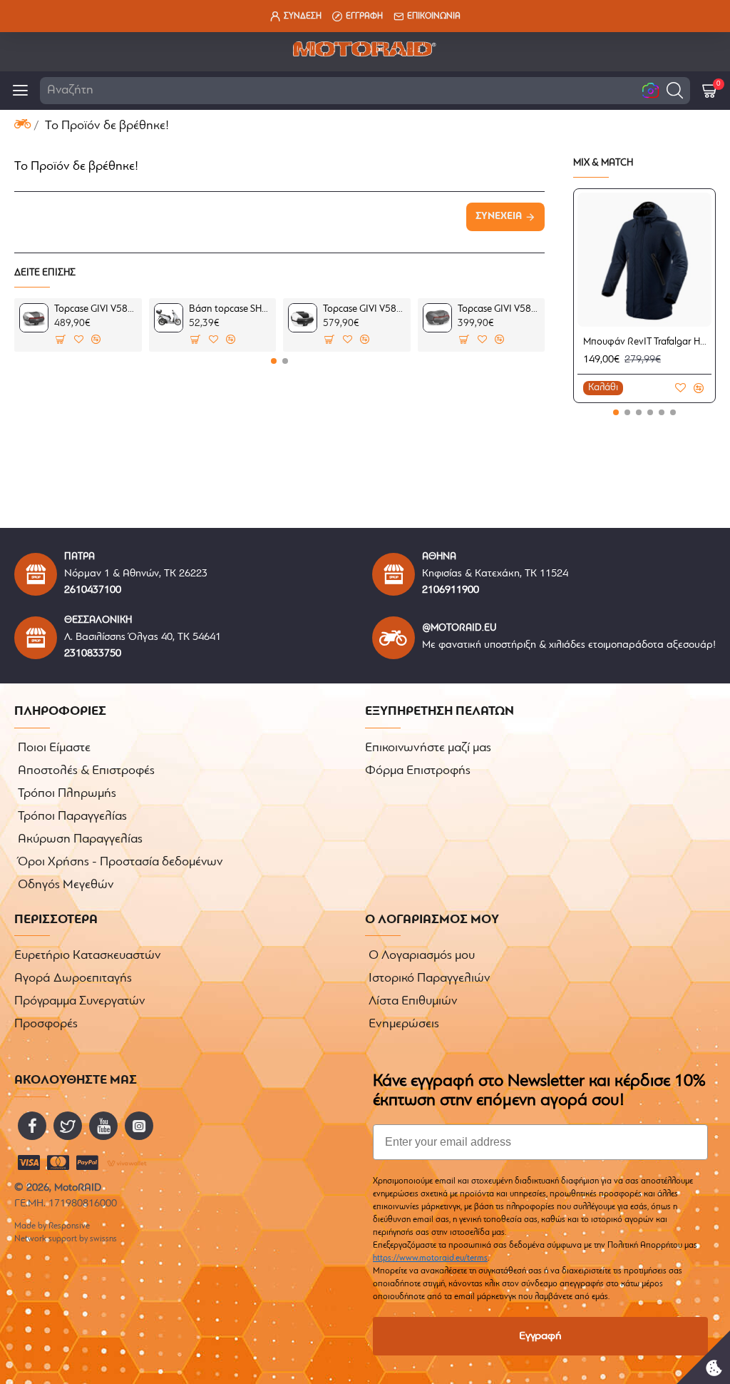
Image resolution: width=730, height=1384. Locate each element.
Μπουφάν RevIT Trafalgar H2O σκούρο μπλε (647, 342)
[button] (675, 90)
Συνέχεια (498, 216)
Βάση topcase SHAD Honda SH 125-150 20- (230, 309)
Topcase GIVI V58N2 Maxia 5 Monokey (95, 309)
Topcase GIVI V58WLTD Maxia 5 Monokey (364, 309)
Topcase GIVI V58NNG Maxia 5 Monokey (499, 309)
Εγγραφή (540, 1336)
